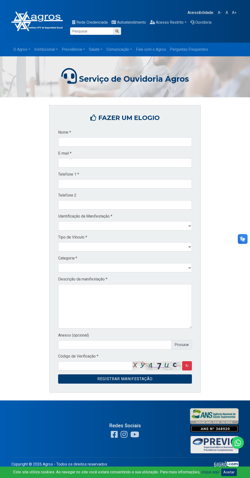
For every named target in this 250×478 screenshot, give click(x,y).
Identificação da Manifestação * (85, 216)
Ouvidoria (203, 22)
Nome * (64, 132)
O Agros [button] (20, 49)
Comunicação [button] (117, 49)
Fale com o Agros (151, 49)
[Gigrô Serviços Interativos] (226, 465)
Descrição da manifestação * (82, 279)
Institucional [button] (44, 49)
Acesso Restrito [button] (170, 22)
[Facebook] (114, 436)
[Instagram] (123, 436)
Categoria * (67, 258)
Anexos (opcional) (73, 335)
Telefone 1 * (68, 174)
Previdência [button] (72, 49)
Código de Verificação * (78, 356)
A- (220, 12)
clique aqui (210, 472)
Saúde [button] (94, 49)
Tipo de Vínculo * (72, 237)
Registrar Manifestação (125, 379)
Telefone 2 (67, 195)
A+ (234, 12)
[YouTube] (133, 436)
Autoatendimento (131, 22)
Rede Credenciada (92, 22)
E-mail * (65, 153)
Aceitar (229, 472)
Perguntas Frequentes (189, 49)
